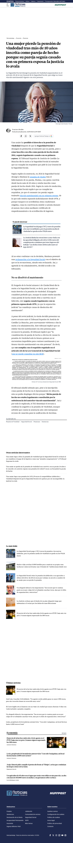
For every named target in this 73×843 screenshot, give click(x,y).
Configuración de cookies (55, 814)
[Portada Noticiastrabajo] (17, 793)
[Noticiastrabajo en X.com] (53, 835)
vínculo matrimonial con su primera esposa (39, 195)
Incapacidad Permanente (15, 820)
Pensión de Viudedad (13, 422)
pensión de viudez (38, 177)
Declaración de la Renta (14, 817)
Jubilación (28, 811)
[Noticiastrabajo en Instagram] (56, 835)
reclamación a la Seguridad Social (30, 259)
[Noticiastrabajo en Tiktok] (59, 835)
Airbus (27, 1)
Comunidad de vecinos (32, 814)
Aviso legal (51, 820)
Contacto (50, 826)
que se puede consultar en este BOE (27, 354)
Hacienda (10, 823)
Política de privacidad (54, 823)
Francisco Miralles (17, 129)
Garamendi (40, 1)
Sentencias (45, 422)
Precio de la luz (19, 1)
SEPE (27, 820)
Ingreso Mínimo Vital (14, 826)
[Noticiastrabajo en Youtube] (62, 835)
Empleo (9, 811)
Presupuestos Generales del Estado (55, 1)
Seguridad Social (26, 422)
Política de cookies (53, 817)
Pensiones (37, 422)
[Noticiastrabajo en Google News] (65, 835)
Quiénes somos (52, 811)
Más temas (29, 823)
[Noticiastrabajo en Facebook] (50, 835)
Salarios (33, 1)
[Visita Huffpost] (60, 5)
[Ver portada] (17, 5)
